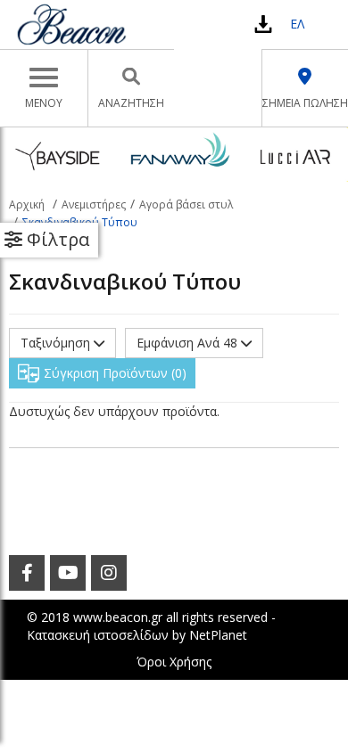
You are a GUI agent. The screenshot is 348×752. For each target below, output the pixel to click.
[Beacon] (71, 24)
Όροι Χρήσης (174, 661)
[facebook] (27, 573)
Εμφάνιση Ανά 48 (189, 342)
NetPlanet (218, 634)
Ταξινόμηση (57, 342)
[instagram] (109, 573)
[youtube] (68, 573)
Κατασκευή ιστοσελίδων (98, 634)
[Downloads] (263, 23)
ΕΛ (297, 23)
